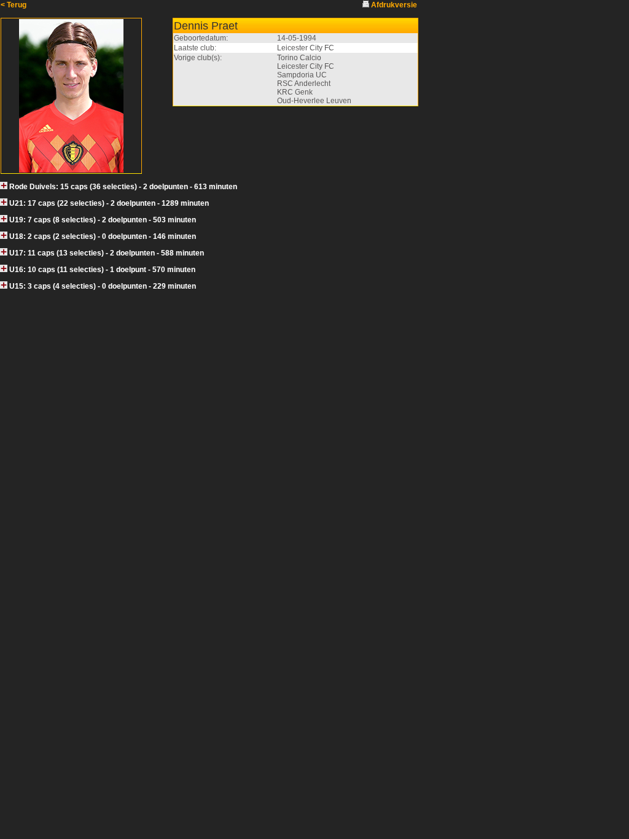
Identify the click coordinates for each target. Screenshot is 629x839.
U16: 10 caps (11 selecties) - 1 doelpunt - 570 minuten (102, 269)
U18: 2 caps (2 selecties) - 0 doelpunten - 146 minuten (102, 236)
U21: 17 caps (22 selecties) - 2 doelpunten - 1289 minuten (109, 203)
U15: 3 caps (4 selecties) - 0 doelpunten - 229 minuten (102, 286)
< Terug (13, 5)
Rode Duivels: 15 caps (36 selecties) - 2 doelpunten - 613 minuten (123, 186)
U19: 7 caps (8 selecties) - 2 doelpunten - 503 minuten (102, 220)
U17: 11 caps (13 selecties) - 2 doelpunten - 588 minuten (106, 253)
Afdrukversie (394, 5)
